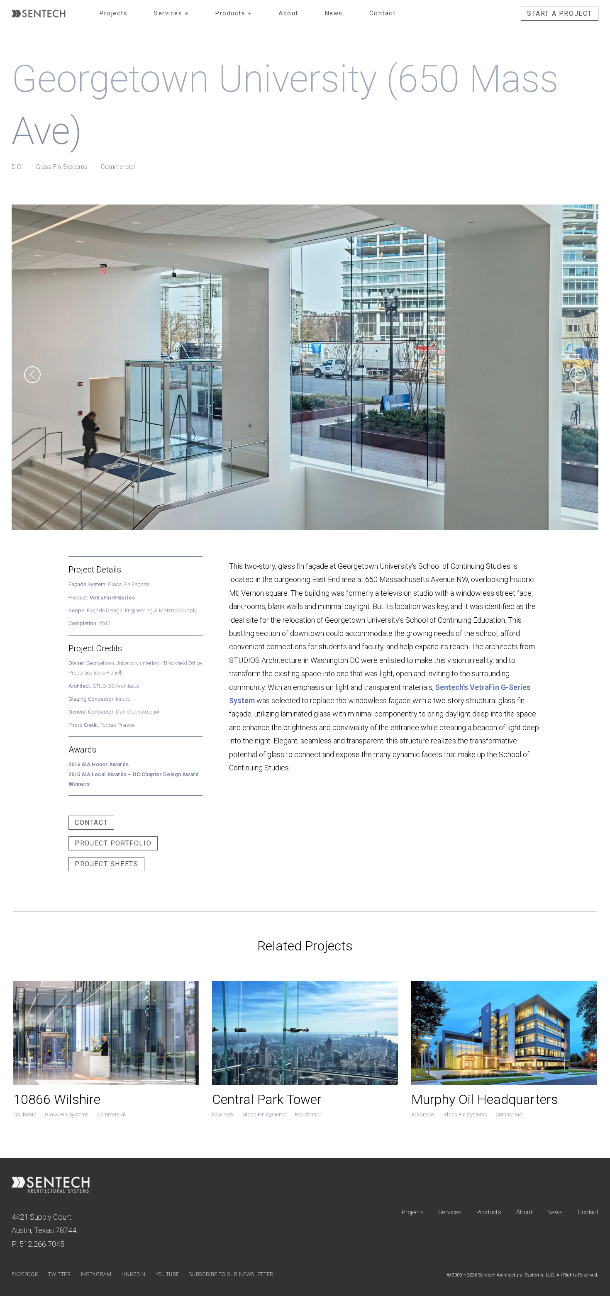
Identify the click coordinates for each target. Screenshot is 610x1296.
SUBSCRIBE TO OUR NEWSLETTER (231, 1274)
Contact (382, 13)
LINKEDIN (134, 1274)
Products (233, 13)
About (288, 13)
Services (171, 13)
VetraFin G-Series (112, 597)
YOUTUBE (167, 1274)
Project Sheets (106, 864)
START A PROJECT (559, 13)
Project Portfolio (113, 843)
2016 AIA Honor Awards (98, 764)
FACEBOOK (25, 1274)
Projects (113, 13)
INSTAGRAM (96, 1274)
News (334, 13)
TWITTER (59, 1274)
